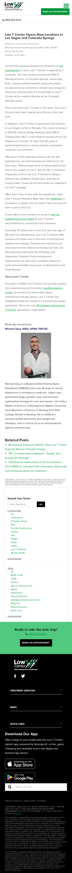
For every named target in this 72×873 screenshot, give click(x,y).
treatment (56, 198)
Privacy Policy (13, 801)
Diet (13, 525)
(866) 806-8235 (13, 20)
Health (14, 539)
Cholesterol (17, 518)
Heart (14, 542)
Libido (14, 546)
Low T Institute (18, 549)
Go (40, 504)
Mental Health (18, 553)
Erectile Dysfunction (21, 528)
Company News (19, 521)
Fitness (14, 532)
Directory (29, 801)
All (12, 514)
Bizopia (18, 813)
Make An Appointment (55, 11)
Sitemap (42, 801)
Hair (13, 535)
